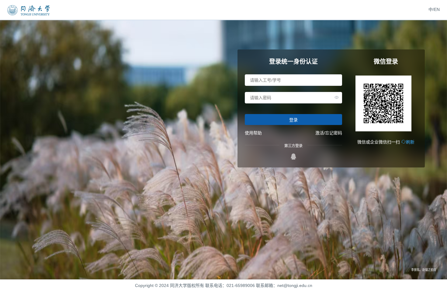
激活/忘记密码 (328, 132)
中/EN (434, 9)
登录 (293, 119)
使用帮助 (253, 132)
